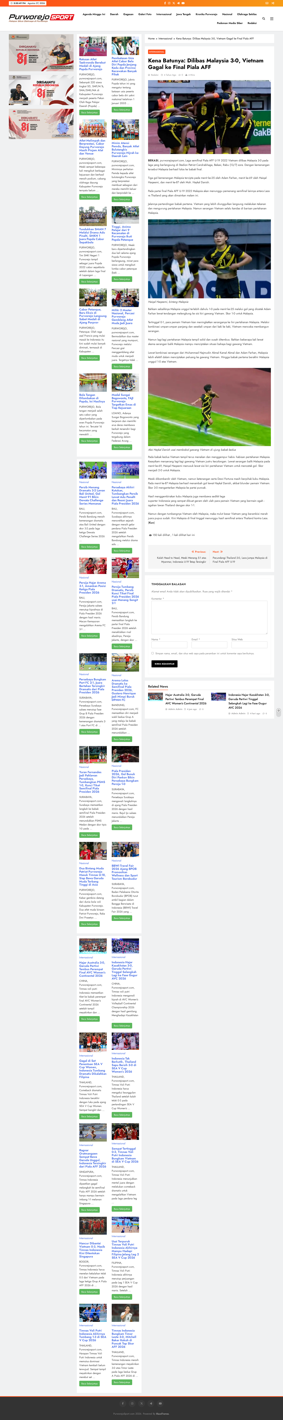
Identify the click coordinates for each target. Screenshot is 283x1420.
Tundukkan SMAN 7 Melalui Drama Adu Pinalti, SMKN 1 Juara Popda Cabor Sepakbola (92, 235)
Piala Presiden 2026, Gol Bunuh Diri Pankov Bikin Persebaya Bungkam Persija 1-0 (125, 777)
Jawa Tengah (183, 14)
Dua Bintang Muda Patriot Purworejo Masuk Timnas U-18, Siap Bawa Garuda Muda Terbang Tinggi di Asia (92, 876)
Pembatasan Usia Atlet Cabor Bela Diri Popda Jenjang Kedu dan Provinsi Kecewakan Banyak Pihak (124, 66)
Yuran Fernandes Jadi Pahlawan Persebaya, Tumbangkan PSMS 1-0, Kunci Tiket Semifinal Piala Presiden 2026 (92, 782)
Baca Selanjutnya (89, 112)
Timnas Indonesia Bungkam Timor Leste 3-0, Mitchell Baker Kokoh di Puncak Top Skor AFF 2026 (124, 1338)
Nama (155, 639)
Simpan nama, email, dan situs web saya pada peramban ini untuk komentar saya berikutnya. (204, 653)
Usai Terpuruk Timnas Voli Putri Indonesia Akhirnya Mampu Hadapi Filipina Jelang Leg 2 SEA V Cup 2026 (125, 1249)
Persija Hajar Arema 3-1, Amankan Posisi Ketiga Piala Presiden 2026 (92, 587)
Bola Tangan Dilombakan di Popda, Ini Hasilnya (92, 398)
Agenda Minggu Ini (94, 14)
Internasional (163, 14)
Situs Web (237, 639)
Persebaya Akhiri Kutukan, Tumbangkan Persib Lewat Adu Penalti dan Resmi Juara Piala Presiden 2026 (125, 495)
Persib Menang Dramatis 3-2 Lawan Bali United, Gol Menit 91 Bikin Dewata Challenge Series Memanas (92, 495)
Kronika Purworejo (206, 14)
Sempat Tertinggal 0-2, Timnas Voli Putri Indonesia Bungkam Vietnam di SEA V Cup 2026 (125, 1155)
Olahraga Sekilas (247, 14)
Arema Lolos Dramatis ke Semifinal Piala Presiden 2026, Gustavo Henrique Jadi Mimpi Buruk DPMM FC (124, 690)
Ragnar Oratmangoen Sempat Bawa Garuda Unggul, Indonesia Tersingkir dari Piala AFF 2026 (92, 1158)
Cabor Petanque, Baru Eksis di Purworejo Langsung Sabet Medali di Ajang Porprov (93, 316)
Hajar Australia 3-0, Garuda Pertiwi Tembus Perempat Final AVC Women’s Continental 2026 (186, 699)
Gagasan (128, 14)
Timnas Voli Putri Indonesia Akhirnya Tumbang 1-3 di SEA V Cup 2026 (92, 1335)
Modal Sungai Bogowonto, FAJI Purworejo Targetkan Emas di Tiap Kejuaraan (124, 401)
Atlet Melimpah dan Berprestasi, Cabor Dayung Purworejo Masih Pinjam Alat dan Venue (92, 147)
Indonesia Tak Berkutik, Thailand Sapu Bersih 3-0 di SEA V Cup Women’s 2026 (124, 1065)
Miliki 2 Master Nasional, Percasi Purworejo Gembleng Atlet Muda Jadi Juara (123, 316)
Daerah (114, 14)
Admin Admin (175, 709)
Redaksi (252, 23)
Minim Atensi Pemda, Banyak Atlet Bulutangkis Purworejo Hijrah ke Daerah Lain (125, 149)
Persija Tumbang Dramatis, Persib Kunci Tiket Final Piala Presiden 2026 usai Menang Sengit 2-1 (125, 595)
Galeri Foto (144, 14)
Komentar (157, 599)
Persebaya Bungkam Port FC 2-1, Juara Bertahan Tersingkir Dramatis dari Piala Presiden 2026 (92, 685)
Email (196, 639)
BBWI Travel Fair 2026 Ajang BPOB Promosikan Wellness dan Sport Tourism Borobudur (125, 872)
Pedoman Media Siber (230, 23)
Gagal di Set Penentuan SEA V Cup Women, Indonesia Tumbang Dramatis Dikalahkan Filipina (92, 1069)
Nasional (227, 14)
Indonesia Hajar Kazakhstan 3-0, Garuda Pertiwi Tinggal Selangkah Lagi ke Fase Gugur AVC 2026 (249, 701)
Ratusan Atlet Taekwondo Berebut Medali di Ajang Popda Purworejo (92, 64)
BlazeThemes (162, 1413)
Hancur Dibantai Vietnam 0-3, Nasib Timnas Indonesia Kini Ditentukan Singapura (92, 1249)
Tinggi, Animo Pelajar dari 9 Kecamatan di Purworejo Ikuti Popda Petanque (122, 233)
